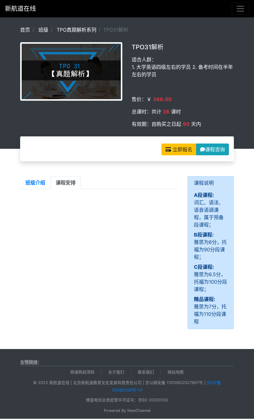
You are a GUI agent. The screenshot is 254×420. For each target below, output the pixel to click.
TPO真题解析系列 (76, 30)
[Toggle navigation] (240, 8)
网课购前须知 (82, 372)
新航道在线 (20, 8)
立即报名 (181, 149)
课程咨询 (215, 149)
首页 (25, 30)
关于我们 (116, 372)
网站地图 (176, 372)
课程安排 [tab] (66, 182)
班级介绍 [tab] (35, 182)
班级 (43, 30)
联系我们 (146, 372)
